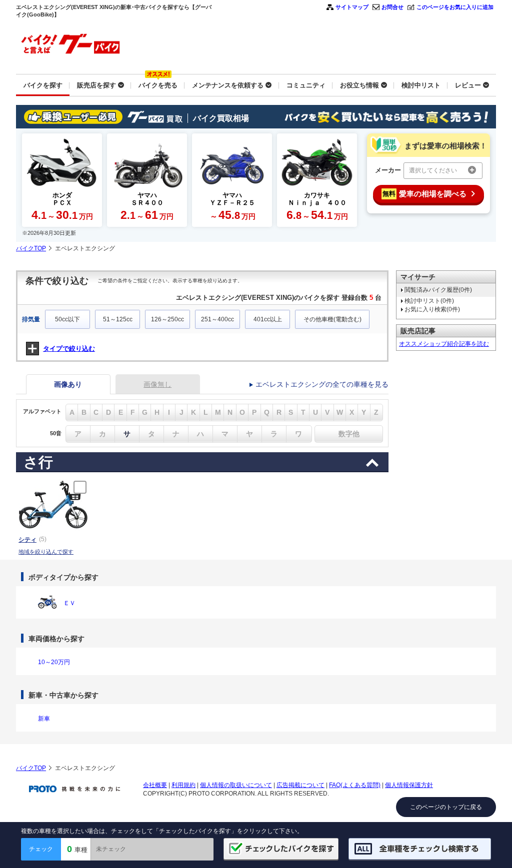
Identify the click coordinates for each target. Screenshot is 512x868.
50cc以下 (67, 319)
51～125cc (117, 319)
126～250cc (167, 319)
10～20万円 (54, 662)
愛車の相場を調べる (424, 193)
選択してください (433, 170)
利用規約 (184, 785)
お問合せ (393, 7)
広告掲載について (300, 785)
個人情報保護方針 (409, 785)
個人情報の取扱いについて (236, 785)
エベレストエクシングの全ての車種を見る (322, 384)
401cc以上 (268, 319)
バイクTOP (31, 248)
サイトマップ (352, 7)
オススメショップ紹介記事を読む (444, 343)
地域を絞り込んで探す (46, 552)
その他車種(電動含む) (333, 319)
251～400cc (217, 319)
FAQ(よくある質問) (354, 785)
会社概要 (155, 785)
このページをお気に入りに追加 (455, 7)
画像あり (68, 384)
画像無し (158, 384)
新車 (44, 718)
